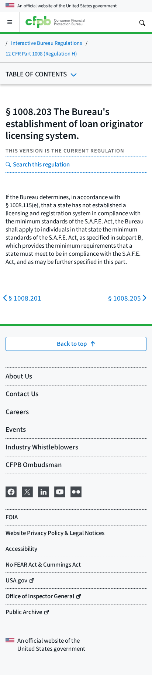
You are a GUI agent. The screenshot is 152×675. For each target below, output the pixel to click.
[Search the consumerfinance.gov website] (142, 22)
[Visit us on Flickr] (76, 490)
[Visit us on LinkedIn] (43, 490)
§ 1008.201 (24, 298)
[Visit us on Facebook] (11, 490)
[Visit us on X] (27, 490)
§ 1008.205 (124, 298)
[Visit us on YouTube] (59, 490)
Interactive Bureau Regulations (46, 43)
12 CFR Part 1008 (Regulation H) (41, 53)
